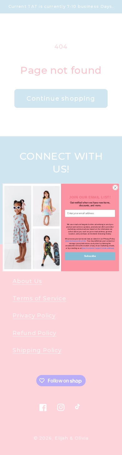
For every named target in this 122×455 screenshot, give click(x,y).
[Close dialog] (115, 187)
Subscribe (90, 256)
